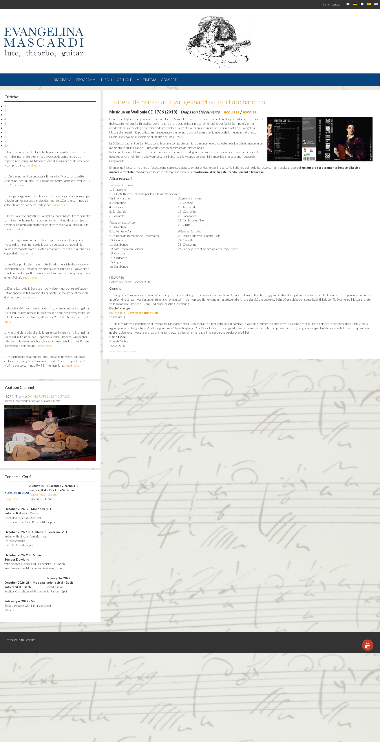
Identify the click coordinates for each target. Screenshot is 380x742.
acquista (231, 112)
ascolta (249, 112)
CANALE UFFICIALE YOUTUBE (48, 396)
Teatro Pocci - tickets (43, 494)
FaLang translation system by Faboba (122, 351)
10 (6, 145)
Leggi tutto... (12, 499)
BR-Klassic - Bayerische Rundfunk (133, 312)
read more (33, 165)
